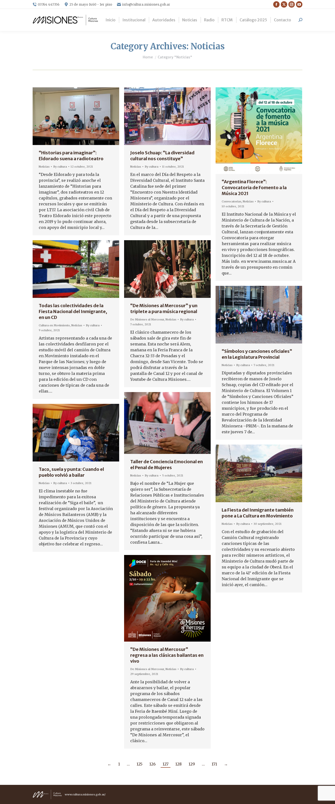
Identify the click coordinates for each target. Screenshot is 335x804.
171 (214, 764)
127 (165, 764)
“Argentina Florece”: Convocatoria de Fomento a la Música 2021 (254, 187)
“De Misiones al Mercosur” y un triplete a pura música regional (163, 308)
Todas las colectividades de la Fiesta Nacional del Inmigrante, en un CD (73, 311)
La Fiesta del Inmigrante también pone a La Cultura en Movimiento (258, 513)
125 (139, 764)
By (60, 166)
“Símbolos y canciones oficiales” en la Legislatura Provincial (257, 354)
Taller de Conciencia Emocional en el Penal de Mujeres (166, 464)
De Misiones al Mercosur (147, 319)
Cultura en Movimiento (54, 325)
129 (192, 764)
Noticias (44, 166)
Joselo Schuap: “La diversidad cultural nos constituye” (162, 155)
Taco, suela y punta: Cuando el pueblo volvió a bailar (71, 472)
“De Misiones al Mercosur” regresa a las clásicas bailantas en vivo (167, 655)
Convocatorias (231, 201)
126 (152, 764)
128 (178, 764)
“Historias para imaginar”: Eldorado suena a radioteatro (71, 155)
